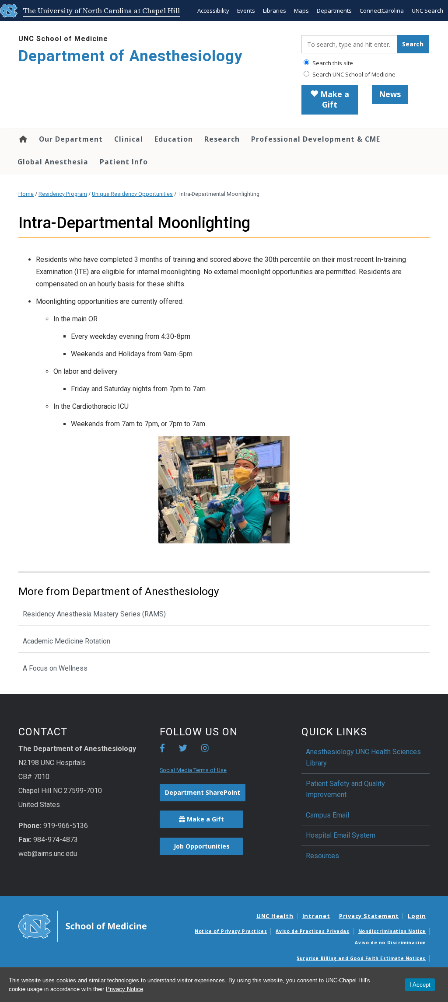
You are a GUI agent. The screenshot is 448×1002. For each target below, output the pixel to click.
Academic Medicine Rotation (66, 641)
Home (22, 139)
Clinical (128, 139)
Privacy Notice (124, 989)
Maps (301, 10)
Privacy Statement (369, 916)
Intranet (316, 916)
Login (417, 916)
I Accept (420, 984)
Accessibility (213, 10)
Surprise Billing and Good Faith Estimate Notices (361, 958)
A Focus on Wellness (55, 668)
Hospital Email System (340, 835)
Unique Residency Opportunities (132, 194)
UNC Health (275, 916)
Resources (322, 856)
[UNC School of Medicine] (82, 925)
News (390, 94)
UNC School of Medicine (63, 39)
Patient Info (124, 162)
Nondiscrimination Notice (392, 931)
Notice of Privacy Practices (231, 931)
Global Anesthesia (53, 162)
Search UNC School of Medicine (353, 74)
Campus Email (327, 815)
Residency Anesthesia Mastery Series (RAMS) (94, 614)
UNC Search (427, 10)
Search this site (332, 63)
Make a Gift (333, 99)
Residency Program (62, 194)
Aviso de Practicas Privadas (312, 931)
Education (173, 139)
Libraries (274, 10)
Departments (334, 10)
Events (246, 10)
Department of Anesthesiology (130, 56)
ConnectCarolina (382, 10)
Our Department (71, 139)
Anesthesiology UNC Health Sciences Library (363, 757)
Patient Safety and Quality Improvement (345, 789)
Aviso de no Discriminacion (390, 942)
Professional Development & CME (315, 139)
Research (222, 139)
